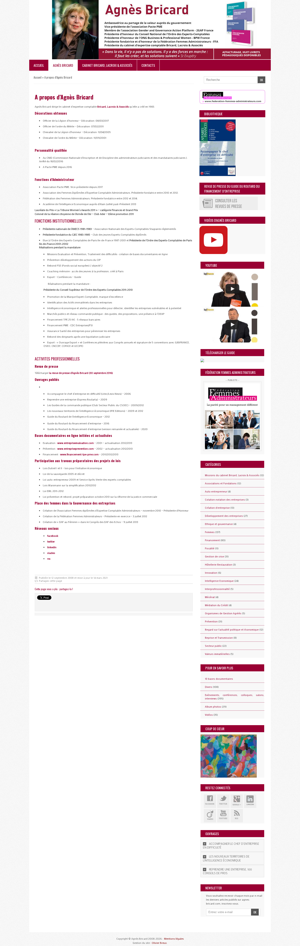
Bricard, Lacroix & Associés (113, 106)
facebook (52, 535)
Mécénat (210, 597)
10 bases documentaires (219, 678)
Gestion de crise (214, 556)
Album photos (213, 706)
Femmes (210, 532)
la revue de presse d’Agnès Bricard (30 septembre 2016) (81, 373)
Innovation (211, 572)
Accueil (39, 65)
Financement (212, 540)
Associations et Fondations (221, 483)
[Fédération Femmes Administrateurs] (232, 416)
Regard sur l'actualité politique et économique (232, 629)
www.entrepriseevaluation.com (75, 443)
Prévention (211, 621)
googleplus (237, 801)
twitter (51, 541)
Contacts (148, 65)
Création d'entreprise (217, 507)
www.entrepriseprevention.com (75, 448)
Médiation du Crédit (216, 605)
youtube (223, 815)
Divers (208, 686)
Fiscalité (209, 548)
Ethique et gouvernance (219, 524)
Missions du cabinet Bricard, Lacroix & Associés (232, 475)
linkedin (51, 547)
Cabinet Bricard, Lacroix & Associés (107, 65)
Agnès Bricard (63, 65)
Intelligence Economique (219, 580)
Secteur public (213, 645)
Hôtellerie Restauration (218, 564)
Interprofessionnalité (217, 589)
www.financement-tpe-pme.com (79, 454)
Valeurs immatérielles (217, 654)
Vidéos (209, 714)
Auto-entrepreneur (216, 491)
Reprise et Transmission (219, 637)
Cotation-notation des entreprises (225, 499)
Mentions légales (174, 938)
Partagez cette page (50, 580)
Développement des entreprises (224, 515)
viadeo (51, 553)
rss (48, 558)
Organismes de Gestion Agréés (223, 613)
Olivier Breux (159, 942)
